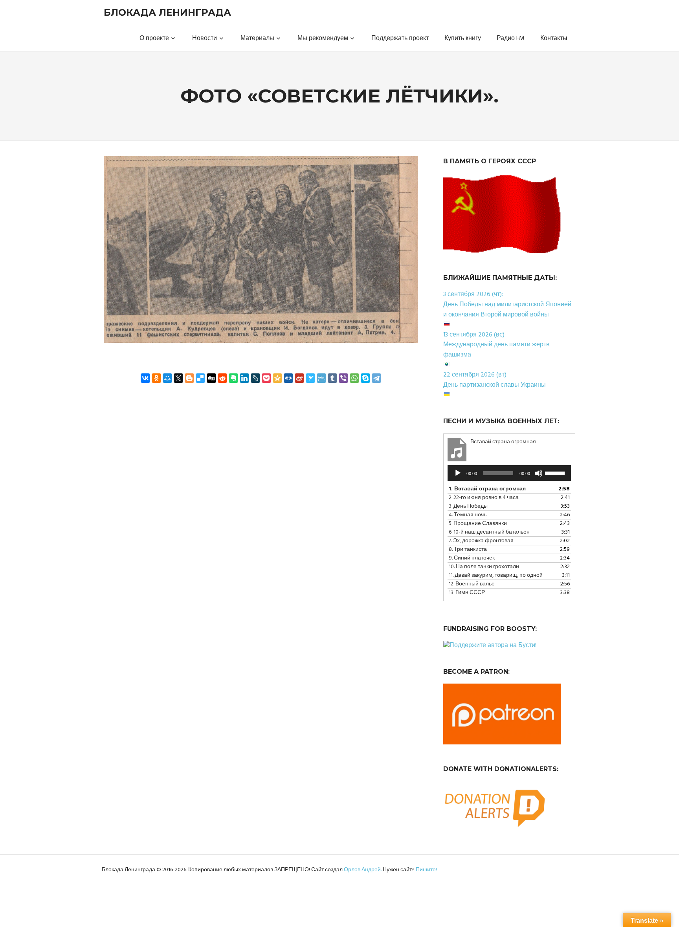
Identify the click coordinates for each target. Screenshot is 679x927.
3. (468, 506)
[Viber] (343, 378)
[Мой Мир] (167, 378)
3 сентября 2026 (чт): (473, 294)
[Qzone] (277, 378)
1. (487, 489)
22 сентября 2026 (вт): (475, 375)
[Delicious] (200, 378)
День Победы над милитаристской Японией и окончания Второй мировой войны (507, 310)
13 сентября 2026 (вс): (474, 335)
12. (471, 584)
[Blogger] (189, 378)
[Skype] (365, 378)
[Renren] (288, 378)
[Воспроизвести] (458, 473)
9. (472, 558)
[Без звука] (539, 473)
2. (484, 498)
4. (467, 515)
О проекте (154, 38)
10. (484, 567)
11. (496, 575)
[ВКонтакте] (145, 378)
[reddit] (222, 378)
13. (467, 593)
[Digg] (211, 378)
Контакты (553, 38)
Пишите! (426, 869)
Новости (204, 38)
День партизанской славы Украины (494, 385)
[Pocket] (266, 378)
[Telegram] (376, 378)
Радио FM (511, 38)
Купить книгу (462, 38)
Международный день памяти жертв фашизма (496, 350)
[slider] (556, 472)
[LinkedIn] (244, 378)
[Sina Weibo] (299, 378)
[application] (509, 473)
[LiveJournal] (255, 378)
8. (468, 549)
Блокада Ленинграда (167, 12)
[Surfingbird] (310, 378)
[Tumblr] (332, 378)
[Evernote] (233, 378)
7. (481, 541)
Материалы (257, 38)
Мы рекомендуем (322, 38)
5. (478, 523)
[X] (178, 378)
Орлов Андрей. (363, 869)
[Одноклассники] (156, 378)
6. (489, 532)
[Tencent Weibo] (321, 378)
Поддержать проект (400, 38)
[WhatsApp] (354, 378)
